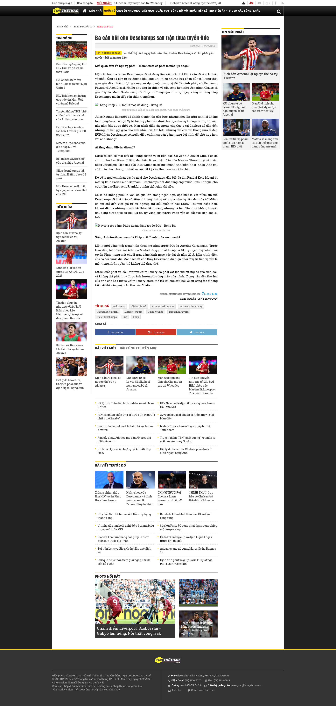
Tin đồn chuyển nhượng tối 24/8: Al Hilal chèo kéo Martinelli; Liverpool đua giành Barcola (202, 385)
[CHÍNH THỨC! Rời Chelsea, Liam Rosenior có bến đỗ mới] (172, 480)
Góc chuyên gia (62, 3)
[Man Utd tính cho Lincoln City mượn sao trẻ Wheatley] (172, 365)
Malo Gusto (119, 306)
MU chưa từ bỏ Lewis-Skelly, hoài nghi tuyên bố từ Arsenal (138, 383)
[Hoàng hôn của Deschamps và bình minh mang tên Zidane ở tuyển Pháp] (140, 480)
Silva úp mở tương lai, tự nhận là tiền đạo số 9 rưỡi (71, 174)
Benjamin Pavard (178, 311)
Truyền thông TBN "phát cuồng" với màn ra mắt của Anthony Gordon (187, 439)
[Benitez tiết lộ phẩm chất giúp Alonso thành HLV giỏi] (236, 127)
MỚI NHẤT (96, 10)
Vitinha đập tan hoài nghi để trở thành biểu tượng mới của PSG (126, 527)
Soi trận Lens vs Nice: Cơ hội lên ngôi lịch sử (124, 550)
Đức (125, 316)
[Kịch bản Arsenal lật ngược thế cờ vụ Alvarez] (109, 365)
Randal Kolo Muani (107, 311)
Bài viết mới (105, 348)
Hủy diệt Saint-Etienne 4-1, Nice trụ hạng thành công (124, 516)
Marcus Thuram (133, 311)
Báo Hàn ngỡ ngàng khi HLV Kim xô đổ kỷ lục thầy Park (71, 68)
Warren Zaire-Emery (191, 306)
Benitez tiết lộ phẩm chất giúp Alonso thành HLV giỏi (235, 142)
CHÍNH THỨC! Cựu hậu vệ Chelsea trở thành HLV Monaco (201, 496)
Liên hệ (176, 690)
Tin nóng (64, 38)
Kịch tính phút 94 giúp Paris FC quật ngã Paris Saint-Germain (186, 562)
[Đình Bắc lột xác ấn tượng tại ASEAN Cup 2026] (71, 254)
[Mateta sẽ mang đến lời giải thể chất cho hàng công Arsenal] (265, 127)
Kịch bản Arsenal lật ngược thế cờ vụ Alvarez (186, 3)
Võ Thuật (190, 10)
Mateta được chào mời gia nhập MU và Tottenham (185, 428)
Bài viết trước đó (110, 465)
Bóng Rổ (177, 10)
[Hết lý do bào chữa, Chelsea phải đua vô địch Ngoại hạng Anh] (71, 366)
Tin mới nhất (232, 32)
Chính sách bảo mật (202, 690)
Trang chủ (62, 26)
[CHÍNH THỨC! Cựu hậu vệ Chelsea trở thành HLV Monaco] (203, 480)
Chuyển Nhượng (128, 10)
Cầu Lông (245, 10)
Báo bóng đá (85, 3)
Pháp (136, 316)
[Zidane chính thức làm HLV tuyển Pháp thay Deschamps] (109, 480)
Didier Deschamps (107, 316)
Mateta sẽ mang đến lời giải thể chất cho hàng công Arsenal (265, 142)
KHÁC (256, 10)
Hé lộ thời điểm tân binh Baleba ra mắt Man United (126, 405)
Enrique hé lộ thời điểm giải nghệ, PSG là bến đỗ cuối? (124, 562)
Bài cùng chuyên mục (138, 348)
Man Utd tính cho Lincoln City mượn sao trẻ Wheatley (115, 3)
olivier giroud (138, 306)
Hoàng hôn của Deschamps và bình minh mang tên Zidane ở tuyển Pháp (139, 498)
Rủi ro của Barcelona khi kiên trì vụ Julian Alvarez (125, 428)
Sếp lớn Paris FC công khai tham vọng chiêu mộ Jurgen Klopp (188, 527)
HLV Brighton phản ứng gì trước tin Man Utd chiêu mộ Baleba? (126, 416)
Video (233, 10)
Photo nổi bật (107, 576)
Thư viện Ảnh (218, 10)
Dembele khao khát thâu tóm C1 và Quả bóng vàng (185, 516)
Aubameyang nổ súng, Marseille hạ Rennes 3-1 (188, 550)
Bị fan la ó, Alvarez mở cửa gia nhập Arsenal (70, 160)
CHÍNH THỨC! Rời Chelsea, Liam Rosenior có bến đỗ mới (170, 498)
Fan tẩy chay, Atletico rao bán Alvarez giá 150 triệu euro (124, 439)
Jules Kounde (155, 311)
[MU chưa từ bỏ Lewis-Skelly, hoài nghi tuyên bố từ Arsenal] (140, 365)
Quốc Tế (109, 10)
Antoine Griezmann (163, 306)
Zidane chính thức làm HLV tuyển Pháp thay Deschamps (108, 496)
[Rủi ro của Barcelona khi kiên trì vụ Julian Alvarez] (71, 331)
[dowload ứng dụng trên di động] (251, 3)
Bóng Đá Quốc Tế (83, 26)
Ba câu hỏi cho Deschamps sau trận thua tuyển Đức (152, 37)
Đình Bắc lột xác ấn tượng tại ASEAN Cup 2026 (124, 451)
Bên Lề (202, 10)
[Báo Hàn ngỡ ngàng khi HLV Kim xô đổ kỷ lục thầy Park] (71, 50)
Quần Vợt (162, 10)
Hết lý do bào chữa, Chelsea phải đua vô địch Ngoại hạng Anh (185, 451)
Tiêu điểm (64, 207)
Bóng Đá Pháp (105, 26)
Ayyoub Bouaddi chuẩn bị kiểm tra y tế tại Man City (187, 416)
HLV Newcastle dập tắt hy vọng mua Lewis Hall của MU (187, 405)
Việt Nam (148, 10)
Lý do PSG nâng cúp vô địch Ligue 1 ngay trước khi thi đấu (186, 539)
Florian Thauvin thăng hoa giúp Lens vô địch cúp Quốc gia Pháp (123, 539)
